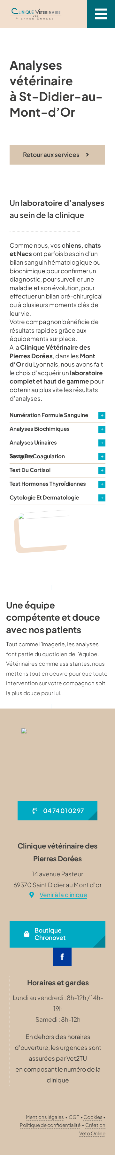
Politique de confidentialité (50, 1125)
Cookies (93, 1117)
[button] (57, 415)
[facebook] (62, 957)
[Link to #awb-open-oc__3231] (101, 14)
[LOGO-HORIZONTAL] (36, 9)
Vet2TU (76, 1058)
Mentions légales (45, 1117)
